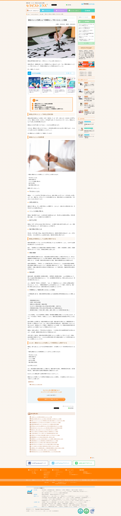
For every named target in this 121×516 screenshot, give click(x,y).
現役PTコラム (46, 477)
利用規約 (53, 482)
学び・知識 (41, 14)
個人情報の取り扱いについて (62, 482)
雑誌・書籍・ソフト (61, 497)
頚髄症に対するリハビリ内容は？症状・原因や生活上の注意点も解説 (44, 442)
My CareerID (80, 499)
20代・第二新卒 (61, 502)
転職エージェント (73, 502)
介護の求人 (65, 505)
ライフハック (58, 474)
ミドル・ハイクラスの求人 (47, 491)
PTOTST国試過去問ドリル (87, 473)
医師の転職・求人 (45, 505)
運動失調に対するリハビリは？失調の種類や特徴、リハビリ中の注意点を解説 (46, 451)
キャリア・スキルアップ (33, 10)
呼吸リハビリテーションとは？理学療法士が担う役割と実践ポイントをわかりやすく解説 (48, 420)
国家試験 (88, 10)
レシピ (57, 473)
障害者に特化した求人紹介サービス (80, 491)
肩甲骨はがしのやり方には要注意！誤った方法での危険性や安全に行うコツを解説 (46, 426)
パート (60, 491)
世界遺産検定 (77, 497)
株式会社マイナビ (30, 509)
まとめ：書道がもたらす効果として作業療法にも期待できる (49, 108)
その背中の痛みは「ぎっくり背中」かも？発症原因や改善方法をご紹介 (44, 433)
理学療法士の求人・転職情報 (86, 72)
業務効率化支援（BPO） (53, 506)
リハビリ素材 (34, 473)
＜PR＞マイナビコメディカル (68, 406)
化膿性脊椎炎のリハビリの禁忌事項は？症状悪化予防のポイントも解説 (44, 440)
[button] (28, 84)
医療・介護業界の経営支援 (74, 505)
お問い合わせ (46, 482)
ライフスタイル (61, 10)
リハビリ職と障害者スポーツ (73, 474)
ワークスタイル (47, 10)
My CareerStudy (74, 499)
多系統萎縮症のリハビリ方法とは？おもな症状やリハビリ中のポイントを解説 (46, 422)
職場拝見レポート (46, 474)
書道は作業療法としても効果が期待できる (45, 107)
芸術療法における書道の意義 (36, 384)
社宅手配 (75, 506)
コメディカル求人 (79, 503)
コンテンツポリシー (73, 482)
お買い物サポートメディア (57, 500)
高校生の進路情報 (45, 494)
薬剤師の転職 (65, 503)
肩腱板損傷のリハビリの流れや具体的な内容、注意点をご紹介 (43, 437)
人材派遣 (43, 502)
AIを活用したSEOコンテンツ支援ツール (82, 500)
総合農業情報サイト (85, 497)
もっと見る (86, 43)
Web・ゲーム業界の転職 (51, 502)
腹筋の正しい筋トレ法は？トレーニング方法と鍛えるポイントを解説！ (44, 429)
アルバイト (55, 491)
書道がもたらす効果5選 (40, 105)
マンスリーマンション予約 (69, 500)
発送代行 (61, 506)
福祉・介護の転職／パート (47, 492)
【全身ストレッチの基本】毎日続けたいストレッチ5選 (89, 85)
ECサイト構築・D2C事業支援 (55, 499)
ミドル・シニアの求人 (67, 491)
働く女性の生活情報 (52, 497)
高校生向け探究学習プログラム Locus (57, 494)
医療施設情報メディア (46, 500)
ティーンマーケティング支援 (82, 496)
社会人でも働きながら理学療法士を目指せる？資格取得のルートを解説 (44, 431)
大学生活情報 (44, 497)
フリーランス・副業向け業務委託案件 (60, 492)
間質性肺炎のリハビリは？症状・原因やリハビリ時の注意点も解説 (43, 449)
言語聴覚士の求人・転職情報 (86, 75)
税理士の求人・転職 (52, 503)
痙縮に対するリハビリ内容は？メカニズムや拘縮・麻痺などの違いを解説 (45, 444)
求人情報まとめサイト (46, 496)
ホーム (28, 14)
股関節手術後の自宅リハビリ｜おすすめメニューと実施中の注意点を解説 (45, 424)
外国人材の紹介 (84, 505)
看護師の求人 (71, 503)
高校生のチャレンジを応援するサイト (68, 496)
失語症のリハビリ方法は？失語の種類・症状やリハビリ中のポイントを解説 (45, 435)
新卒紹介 (67, 502)
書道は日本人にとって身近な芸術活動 (44, 103)
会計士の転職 (44, 503)
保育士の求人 (52, 505)
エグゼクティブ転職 (82, 502)
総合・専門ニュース (55, 496)
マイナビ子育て (45, 499)
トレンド (70, 473)
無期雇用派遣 (59, 505)
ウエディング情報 (70, 497)
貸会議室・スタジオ (68, 506)
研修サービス (44, 506)
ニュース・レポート (75, 10)
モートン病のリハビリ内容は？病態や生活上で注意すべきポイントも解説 (45, 446)
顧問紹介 (59, 503)
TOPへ (93, 457)
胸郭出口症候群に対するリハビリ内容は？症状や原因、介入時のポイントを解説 (46, 418)
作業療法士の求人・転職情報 (86, 73)
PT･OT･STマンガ (46, 473)
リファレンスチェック (82, 506)
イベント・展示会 (65, 499)
